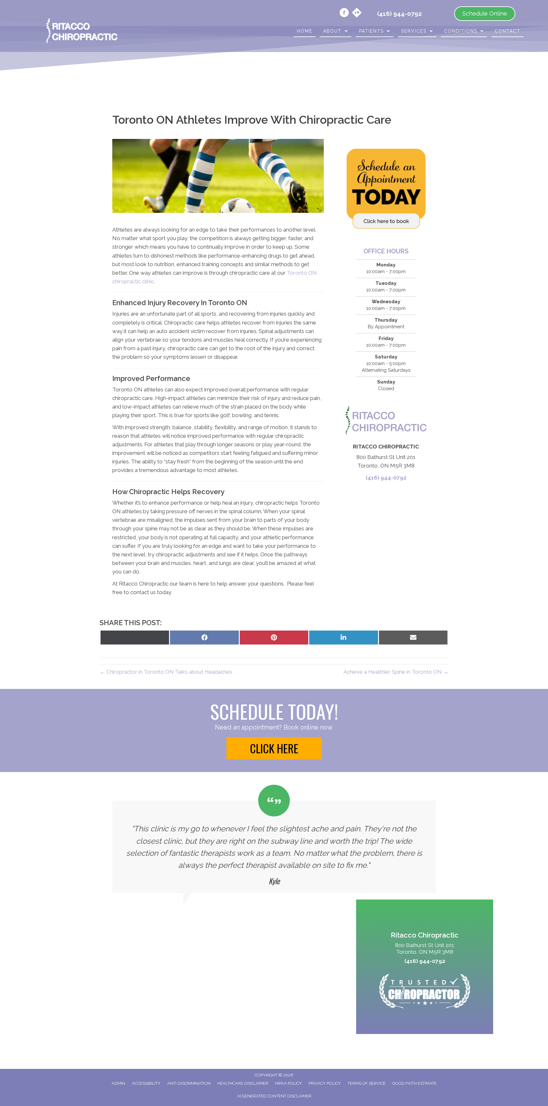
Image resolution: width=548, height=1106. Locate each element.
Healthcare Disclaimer (242, 1083)
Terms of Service (367, 1083)
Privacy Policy (325, 1083)
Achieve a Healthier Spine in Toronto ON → (395, 672)
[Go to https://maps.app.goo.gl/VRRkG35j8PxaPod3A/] (357, 13)
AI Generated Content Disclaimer (274, 1096)
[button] (274, 748)
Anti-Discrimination (189, 1083)
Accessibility (146, 1083)
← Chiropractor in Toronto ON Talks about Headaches (166, 672)
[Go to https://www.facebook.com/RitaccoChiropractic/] (344, 13)
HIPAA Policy (288, 1083)
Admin (118, 1083)
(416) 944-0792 (386, 477)
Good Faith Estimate (414, 1083)
